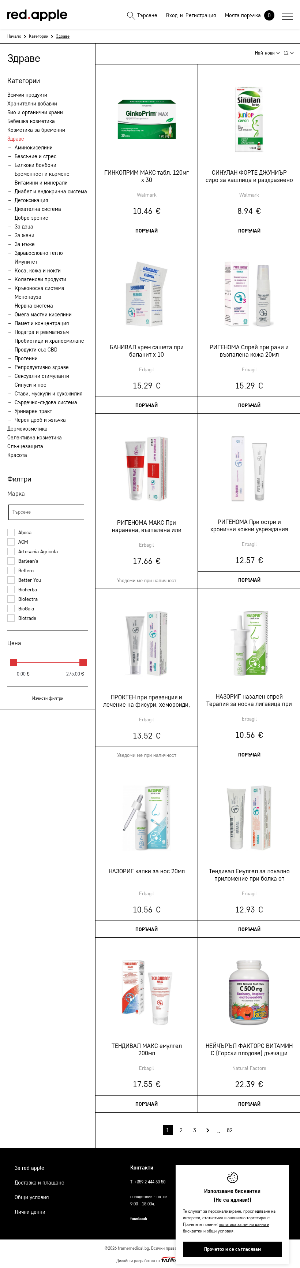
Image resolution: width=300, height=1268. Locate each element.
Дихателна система (38, 209)
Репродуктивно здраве (42, 367)
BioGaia (26, 609)
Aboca (24, 532)
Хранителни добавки (32, 103)
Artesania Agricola (38, 552)
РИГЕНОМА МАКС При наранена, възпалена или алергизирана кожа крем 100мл (147, 526)
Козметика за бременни (36, 130)
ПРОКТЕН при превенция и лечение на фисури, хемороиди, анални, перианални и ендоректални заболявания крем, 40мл (146, 701)
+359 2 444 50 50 (150, 1182)
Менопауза (28, 297)
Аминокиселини (34, 147)
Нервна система (34, 305)
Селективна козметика (34, 437)
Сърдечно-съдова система (46, 402)
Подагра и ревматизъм (42, 332)
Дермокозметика (27, 428)
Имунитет (26, 262)
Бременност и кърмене (42, 174)
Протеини (26, 358)
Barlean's (28, 561)
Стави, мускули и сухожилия (48, 393)
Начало (14, 36)
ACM (23, 542)
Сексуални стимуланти (42, 376)
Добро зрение (31, 218)
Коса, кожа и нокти (38, 270)
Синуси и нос (30, 385)
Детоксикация (31, 200)
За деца (24, 226)
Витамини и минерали (41, 182)
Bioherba (27, 590)
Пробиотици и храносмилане (49, 341)
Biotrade (27, 618)
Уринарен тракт (33, 411)
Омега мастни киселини (43, 314)
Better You (29, 580)
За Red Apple (29, 1168)
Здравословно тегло (39, 253)
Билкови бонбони (35, 165)
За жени (24, 235)
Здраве (15, 138)
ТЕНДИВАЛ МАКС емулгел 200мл (147, 1049)
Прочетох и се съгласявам (232, 1249)
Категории (38, 36)
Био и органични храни (35, 112)
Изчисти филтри (47, 698)
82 (230, 1130)
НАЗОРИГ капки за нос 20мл (147, 871)
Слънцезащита (25, 446)
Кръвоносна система (39, 288)
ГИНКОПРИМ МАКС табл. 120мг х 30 (146, 176)
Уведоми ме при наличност (146, 580)
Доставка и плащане (39, 1182)
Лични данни (30, 1212)
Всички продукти (27, 95)
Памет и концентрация (42, 323)
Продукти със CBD (36, 349)
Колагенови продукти (40, 279)
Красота (17, 455)
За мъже (25, 244)
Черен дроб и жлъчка (40, 420)
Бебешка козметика (31, 121)
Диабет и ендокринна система (51, 191)
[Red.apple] (37, 15)
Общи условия (32, 1197)
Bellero (26, 571)
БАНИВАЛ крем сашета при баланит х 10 (147, 350)
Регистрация (200, 15)
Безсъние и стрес (35, 156)
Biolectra (28, 599)
